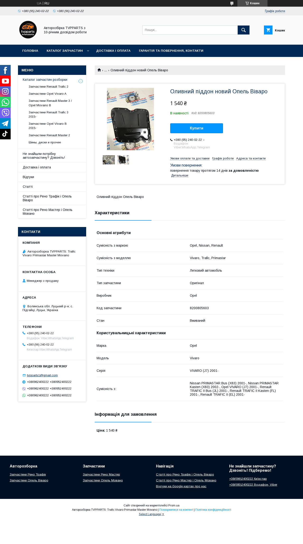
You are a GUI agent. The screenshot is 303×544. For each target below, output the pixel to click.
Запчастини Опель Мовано (103, 480)
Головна (30, 50)
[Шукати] (244, 30)
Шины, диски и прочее (45, 142)
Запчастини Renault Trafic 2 (48, 86)
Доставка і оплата (113, 50)
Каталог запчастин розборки (45, 79)
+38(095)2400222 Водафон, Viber (253, 484)
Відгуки (28, 177)
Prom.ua (173, 505)
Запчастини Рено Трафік (28, 474)
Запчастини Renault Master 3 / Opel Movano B (50, 103)
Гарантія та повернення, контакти (171, 50)
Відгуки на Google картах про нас (181, 486)
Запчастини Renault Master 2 (49, 135)
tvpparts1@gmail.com (42, 375)
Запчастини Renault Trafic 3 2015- (48, 114)
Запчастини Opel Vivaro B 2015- (48, 126)
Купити (196, 128)
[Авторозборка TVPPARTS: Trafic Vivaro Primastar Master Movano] (28, 38)
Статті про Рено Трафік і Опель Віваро (47, 198)
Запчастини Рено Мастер (101, 474)
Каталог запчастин (65, 50)
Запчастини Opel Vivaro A (48, 93)
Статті (28, 186)
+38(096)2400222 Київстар (248, 478)
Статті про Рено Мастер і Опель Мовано (47, 211)
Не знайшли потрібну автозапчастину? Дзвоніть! (44, 155)
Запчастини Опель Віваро (29, 480)
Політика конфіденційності (213, 509)
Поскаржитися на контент (176, 509)
